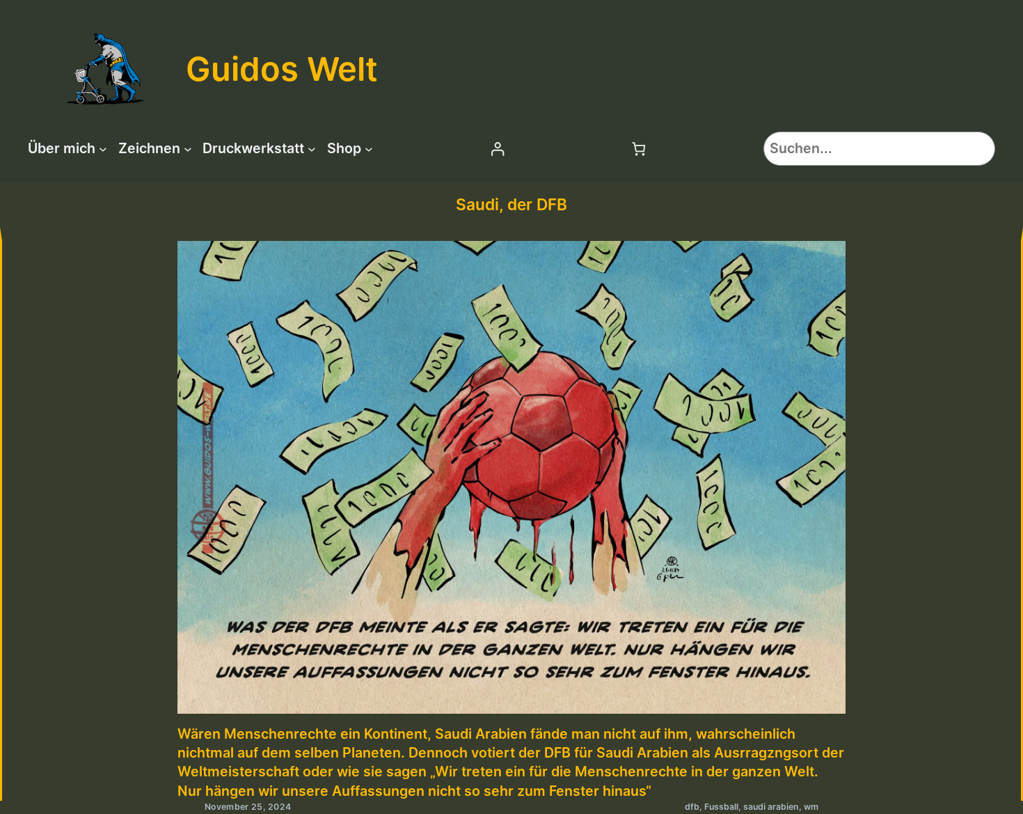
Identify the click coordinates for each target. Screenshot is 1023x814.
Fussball (721, 806)
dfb (692, 806)
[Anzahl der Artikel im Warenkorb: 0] (639, 149)
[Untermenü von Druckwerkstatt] (312, 149)
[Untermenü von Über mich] (103, 149)
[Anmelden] (497, 149)
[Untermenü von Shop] (369, 149)
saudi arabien (771, 806)
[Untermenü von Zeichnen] (188, 149)
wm (811, 806)
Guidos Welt (282, 68)
